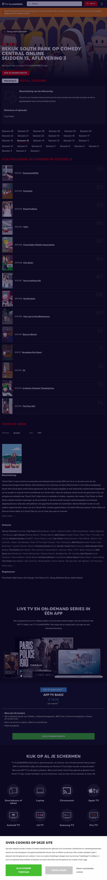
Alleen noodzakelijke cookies (85, 870)
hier (85, 860)
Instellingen (59, 870)
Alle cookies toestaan (23, 870)
